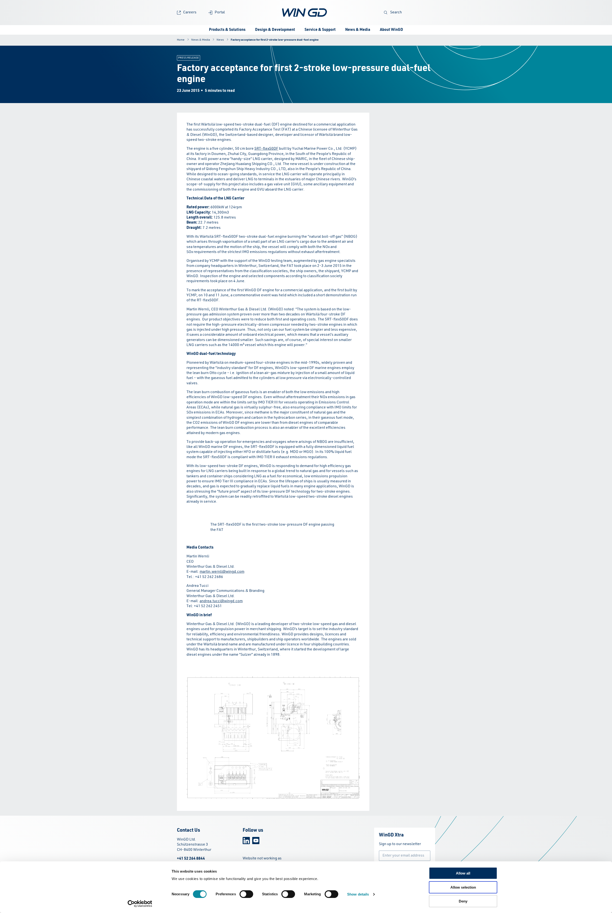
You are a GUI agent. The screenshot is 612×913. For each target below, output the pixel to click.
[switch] (246, 894)
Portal (220, 12)
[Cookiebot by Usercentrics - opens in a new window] (140, 903)
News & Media (357, 30)
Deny (463, 901)
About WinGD (391, 30)
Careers (190, 12)
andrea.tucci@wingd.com (221, 601)
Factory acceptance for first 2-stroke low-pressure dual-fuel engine (275, 39)
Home (181, 39)
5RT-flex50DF (266, 149)
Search (396, 12)
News (220, 39)
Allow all (463, 873)
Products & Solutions (227, 30)
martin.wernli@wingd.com (222, 572)
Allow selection (463, 887)
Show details (358, 894)
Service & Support (320, 30)
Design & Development (275, 30)
